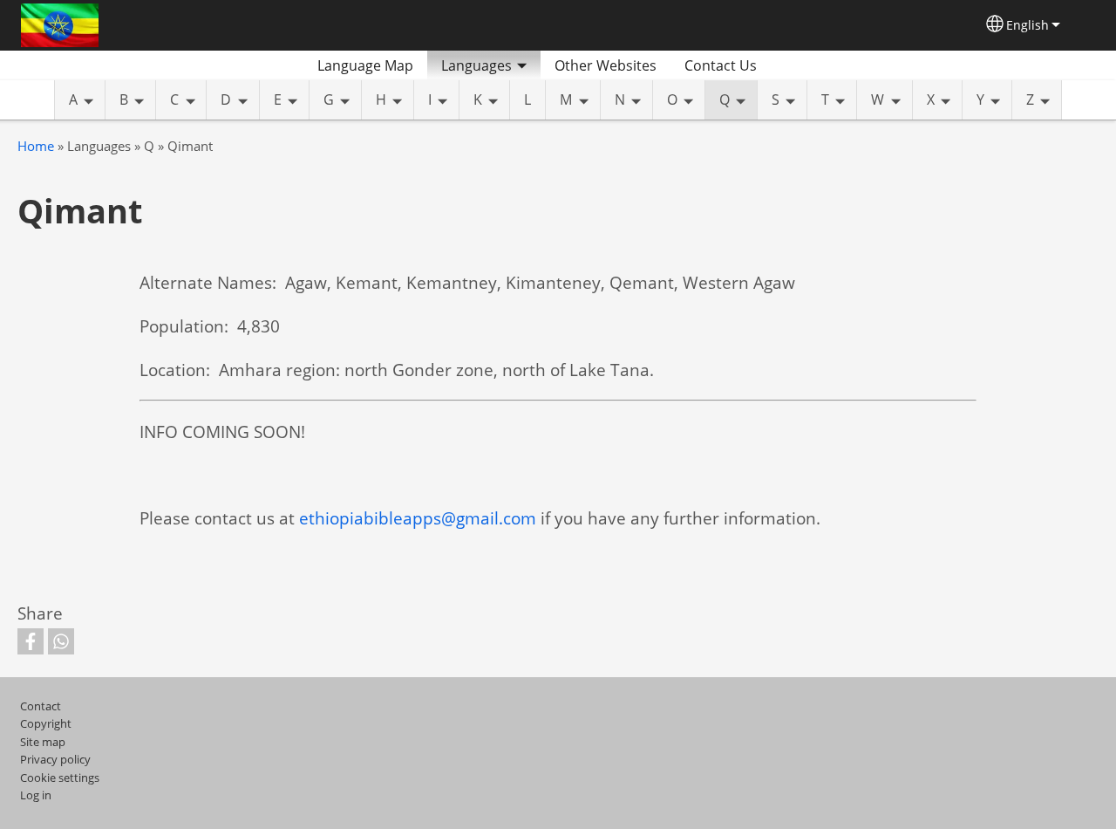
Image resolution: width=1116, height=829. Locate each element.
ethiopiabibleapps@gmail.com (417, 518)
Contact (40, 706)
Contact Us (720, 65)
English (1027, 25)
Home (35, 146)
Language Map (365, 65)
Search (792, 65)
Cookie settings (59, 777)
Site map (42, 742)
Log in (35, 795)
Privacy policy (55, 759)
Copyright (45, 723)
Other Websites (606, 65)
